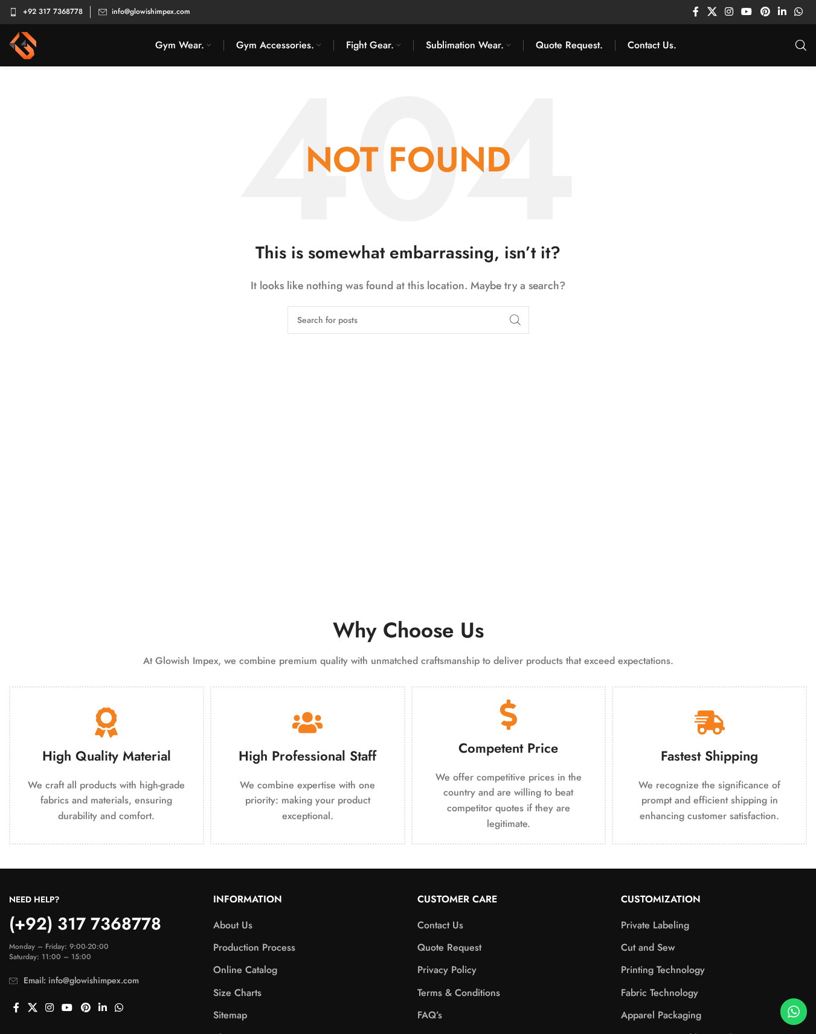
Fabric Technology (659, 993)
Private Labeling (655, 925)
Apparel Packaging (661, 1015)
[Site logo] (22, 44)
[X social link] (712, 11)
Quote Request (449, 947)
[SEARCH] (515, 320)
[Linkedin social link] (782, 11)
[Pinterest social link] (765, 11)
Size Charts (237, 993)
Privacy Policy (447, 970)
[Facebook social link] (696, 11)
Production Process (254, 947)
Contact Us (440, 925)
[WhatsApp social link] (799, 11)
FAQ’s (429, 1015)
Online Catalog (245, 970)
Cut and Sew (648, 947)
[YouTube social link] (746, 11)
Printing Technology (663, 970)
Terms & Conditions (458, 993)
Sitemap (230, 1015)
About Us (232, 925)
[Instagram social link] (729, 11)
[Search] (801, 45)
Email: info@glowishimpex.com (81, 980)
